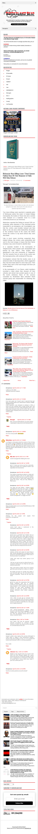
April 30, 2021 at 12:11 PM (21, 456)
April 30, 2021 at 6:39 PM (23, 485)
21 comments (26, 180)
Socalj (8, 101)
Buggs (8, 70)
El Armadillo (9, 73)
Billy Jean (12, 456)
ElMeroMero (9, 440)
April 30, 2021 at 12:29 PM (19, 504)
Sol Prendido (9, 104)
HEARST (8, 81)
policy (7, 64)
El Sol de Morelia (29, 308)
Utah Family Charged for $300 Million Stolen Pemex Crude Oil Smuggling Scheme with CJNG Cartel (22, 742)
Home (5, 166)
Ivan (7, 87)
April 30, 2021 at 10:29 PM (19, 669)
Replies (9, 416)
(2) (10, 310)
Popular (6, 711)
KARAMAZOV (9, 90)
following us (28, 828)
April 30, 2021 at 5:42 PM (23, 550)
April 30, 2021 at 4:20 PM (23, 525)
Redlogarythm (10, 98)
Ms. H (7, 95)
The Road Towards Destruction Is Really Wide (21, 723)
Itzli (7, 84)
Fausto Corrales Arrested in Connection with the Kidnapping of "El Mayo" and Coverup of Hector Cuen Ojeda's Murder (22, 733)
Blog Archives (20, 711)
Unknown (12, 651)
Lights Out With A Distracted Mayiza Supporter (22, 750)
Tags (12, 711)
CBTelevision (14, 310)
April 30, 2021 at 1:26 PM (23, 463)
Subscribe (19, 803)
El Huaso (8, 76)
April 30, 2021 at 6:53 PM (19, 634)
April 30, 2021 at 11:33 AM (19, 399)
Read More (7, 339)
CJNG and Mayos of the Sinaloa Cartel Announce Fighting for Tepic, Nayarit (20, 715)
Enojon (8, 79)
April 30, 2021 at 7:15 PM (23, 607)
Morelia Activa (11, 308)
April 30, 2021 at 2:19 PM (19, 513)
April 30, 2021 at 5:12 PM (23, 533)
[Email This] (4, 313)
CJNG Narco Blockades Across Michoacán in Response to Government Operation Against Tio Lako (22, 760)
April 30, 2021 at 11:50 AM (19, 440)
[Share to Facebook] (9, 313)
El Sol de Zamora (19, 308)
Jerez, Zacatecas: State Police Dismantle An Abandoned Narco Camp (23, 332)
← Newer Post (5, 380)
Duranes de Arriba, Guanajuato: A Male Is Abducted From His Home (22, 357)
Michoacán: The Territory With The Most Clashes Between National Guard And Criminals (23, 345)
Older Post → (32, 380)
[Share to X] (7, 313)
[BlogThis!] (5, 313)
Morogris (8, 93)
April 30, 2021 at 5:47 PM (23, 580)
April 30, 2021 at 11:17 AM (19, 388)
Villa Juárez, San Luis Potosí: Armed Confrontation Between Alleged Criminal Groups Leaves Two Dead (23, 370)
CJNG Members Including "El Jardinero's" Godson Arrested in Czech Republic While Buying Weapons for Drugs (21, 771)
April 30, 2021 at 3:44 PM (23, 472)
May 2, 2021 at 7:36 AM (22, 619)
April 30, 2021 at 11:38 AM (19, 431)
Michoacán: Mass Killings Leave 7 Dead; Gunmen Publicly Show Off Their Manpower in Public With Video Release (19, 176)
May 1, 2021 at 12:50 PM (22, 651)
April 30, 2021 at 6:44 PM (23, 596)
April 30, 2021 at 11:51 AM (24, 419)
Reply (7, 394)
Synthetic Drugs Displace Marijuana (22, 321)
